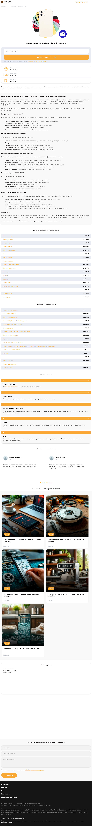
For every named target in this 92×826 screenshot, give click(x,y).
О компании (5, 784)
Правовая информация (9, 797)
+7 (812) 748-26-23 (81, 2)
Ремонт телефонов (11, 6)
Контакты (4, 788)
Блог (2, 791)
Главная (3, 6)
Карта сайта (5, 794)
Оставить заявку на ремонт (46, 57)
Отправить (9, 775)
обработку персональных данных (37, 61)
